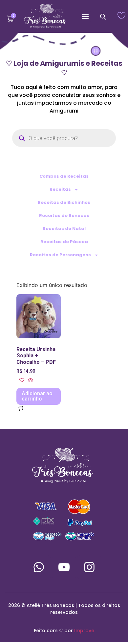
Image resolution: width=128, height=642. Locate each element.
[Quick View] (29, 380)
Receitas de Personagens (60, 255)
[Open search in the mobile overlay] (103, 16)
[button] (85, 16)
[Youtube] (64, 567)
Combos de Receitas (64, 176)
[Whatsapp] (39, 567)
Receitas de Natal (64, 228)
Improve (84, 630)
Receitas (60, 189)
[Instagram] (89, 567)
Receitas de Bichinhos (64, 202)
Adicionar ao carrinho (37, 396)
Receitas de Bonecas (64, 215)
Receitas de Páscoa (64, 242)
